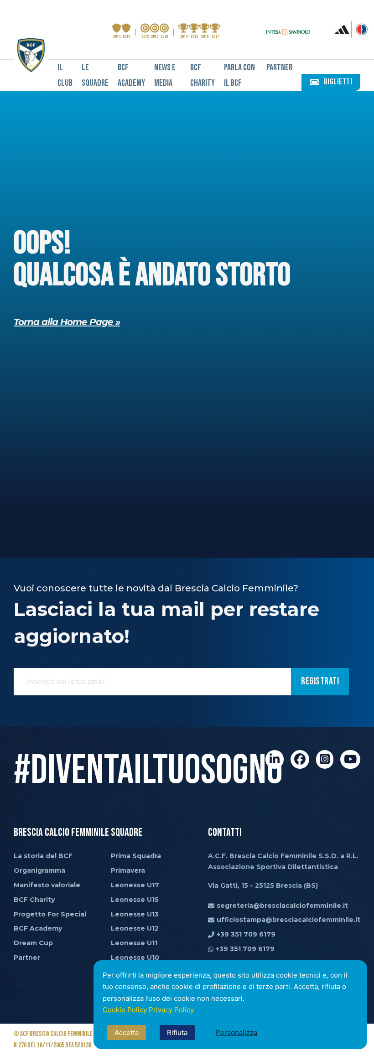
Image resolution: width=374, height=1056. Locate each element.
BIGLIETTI (338, 82)
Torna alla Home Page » (67, 321)
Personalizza (236, 1032)
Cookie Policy (125, 1009)
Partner (279, 67)
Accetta (126, 1032)
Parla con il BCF (239, 75)
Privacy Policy (171, 1009)
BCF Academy (131, 75)
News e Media (165, 75)
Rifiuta (177, 1032)
